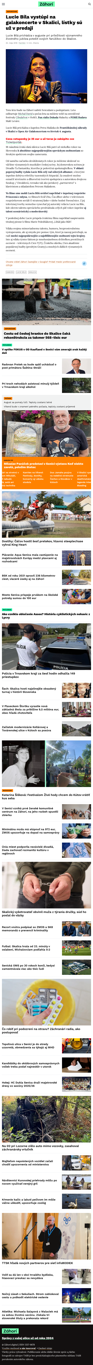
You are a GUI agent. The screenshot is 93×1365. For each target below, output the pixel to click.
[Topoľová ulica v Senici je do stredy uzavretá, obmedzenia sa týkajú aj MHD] (76, 1045)
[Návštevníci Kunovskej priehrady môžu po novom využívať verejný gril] (76, 1182)
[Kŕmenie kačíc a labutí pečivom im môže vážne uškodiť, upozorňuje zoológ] (76, 1201)
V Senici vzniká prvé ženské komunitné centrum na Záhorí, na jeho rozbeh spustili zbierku (30, 812)
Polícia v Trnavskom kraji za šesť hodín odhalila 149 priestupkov (38, 675)
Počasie (8, 398)
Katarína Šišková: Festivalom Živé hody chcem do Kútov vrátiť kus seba (46, 796)
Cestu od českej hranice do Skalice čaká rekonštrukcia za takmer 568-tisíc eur (37, 336)
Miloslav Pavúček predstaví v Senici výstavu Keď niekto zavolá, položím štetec (43, 465)
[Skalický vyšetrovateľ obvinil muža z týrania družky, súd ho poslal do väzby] (46, 885)
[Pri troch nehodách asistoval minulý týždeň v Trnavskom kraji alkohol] (76, 385)
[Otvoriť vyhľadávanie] (89, 4)
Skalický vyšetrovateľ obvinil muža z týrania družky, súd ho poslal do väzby (44, 913)
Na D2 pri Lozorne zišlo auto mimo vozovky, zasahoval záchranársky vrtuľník (40, 1147)
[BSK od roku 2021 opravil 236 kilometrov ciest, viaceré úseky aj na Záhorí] (76, 577)
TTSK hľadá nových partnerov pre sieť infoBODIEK (37, 1263)
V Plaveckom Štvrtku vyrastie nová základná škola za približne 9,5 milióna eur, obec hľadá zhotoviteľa (30, 709)
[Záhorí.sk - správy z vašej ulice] (46, 4)
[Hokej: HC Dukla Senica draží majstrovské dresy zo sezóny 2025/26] (76, 1084)
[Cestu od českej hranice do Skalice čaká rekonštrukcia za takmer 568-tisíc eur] (46, 302)
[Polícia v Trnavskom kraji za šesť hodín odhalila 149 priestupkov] (46, 646)
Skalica (32, 272)
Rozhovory (7, 790)
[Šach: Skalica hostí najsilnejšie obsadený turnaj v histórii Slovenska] (76, 690)
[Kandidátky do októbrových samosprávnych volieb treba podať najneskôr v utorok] (76, 1065)
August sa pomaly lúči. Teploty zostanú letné (28, 402)
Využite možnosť (19, 1348)
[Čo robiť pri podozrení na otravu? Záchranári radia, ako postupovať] (46, 1002)
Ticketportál (13, 142)
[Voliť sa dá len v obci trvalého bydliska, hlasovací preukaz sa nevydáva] (76, 1276)
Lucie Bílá (21, 272)
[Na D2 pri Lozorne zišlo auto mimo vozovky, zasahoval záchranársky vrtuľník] (46, 1119)
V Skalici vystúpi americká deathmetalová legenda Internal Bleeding (42, 479)
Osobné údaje (45, 1348)
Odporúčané (12, 11)
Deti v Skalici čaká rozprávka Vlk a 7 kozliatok (70, 475)
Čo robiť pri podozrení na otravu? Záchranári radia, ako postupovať (41, 1030)
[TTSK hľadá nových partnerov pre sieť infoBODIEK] (46, 1236)
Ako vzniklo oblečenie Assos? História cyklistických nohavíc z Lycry (46, 615)
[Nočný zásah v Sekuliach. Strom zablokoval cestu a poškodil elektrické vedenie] (76, 1295)
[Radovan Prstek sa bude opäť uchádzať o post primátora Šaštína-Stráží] (76, 366)
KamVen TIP (8, 460)
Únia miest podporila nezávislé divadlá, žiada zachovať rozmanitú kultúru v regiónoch (28, 850)
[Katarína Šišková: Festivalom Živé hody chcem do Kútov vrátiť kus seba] (46, 763)
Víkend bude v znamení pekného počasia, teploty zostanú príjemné (39, 406)
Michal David (25, 113)
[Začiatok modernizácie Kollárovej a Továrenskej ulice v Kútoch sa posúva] (76, 728)
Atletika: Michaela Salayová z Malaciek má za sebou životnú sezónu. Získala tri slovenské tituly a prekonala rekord (30, 1315)
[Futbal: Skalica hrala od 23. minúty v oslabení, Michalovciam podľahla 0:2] (76, 948)
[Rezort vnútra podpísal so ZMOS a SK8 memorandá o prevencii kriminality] (76, 928)
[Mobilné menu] (3, 4)
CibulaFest (22, 117)
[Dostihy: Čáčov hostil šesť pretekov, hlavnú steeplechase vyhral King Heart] (46, 514)
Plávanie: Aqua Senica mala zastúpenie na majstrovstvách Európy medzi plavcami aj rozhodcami (30, 558)
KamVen (22, 43)
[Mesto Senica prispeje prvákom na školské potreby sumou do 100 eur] (76, 596)
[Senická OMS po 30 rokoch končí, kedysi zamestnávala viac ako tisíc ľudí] (76, 967)
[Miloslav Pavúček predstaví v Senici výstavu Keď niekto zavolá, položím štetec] (46, 433)
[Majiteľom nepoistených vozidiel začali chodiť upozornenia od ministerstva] (76, 1162)
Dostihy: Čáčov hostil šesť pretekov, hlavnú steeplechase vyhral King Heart (42, 543)
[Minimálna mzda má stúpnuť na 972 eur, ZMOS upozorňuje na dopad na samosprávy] (76, 831)
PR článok (7, 345)
